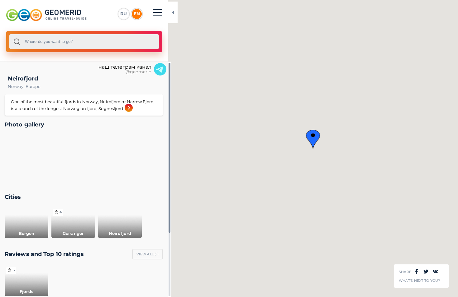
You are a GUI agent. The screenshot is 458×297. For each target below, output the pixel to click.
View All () (147, 254)
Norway (17, 86)
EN (137, 13)
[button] (313, 139)
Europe (33, 86)
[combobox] (84, 41)
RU (123, 13)
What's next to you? (419, 280)
